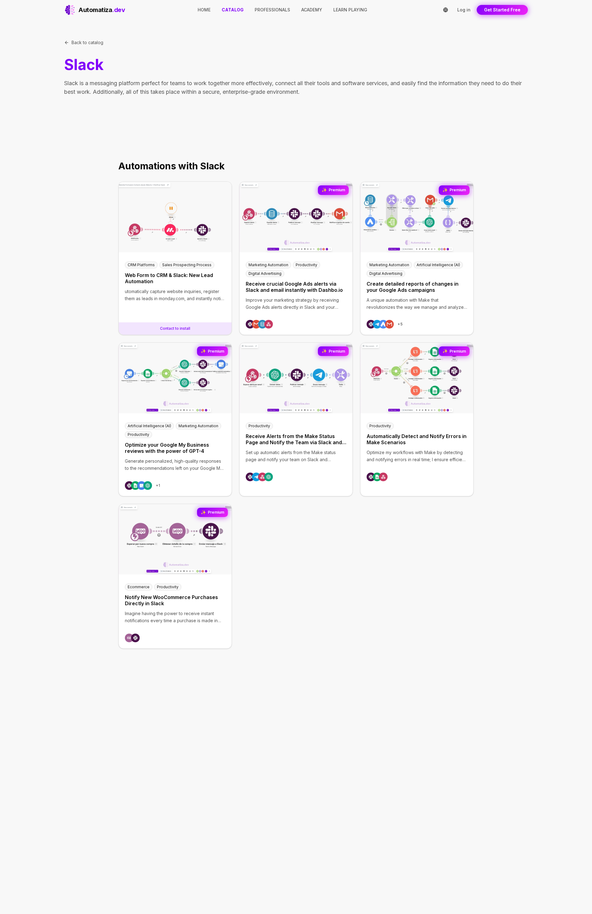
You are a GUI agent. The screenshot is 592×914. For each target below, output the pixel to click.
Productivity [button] (306, 265)
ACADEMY (311, 9)
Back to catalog (87, 42)
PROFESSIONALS (272, 9)
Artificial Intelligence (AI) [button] (438, 265)
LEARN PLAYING (350, 9)
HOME (204, 9)
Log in (464, 9)
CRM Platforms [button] (141, 265)
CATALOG (233, 9)
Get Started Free (502, 9)
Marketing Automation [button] (268, 265)
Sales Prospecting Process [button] (187, 265)
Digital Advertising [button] (265, 273)
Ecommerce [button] (139, 587)
